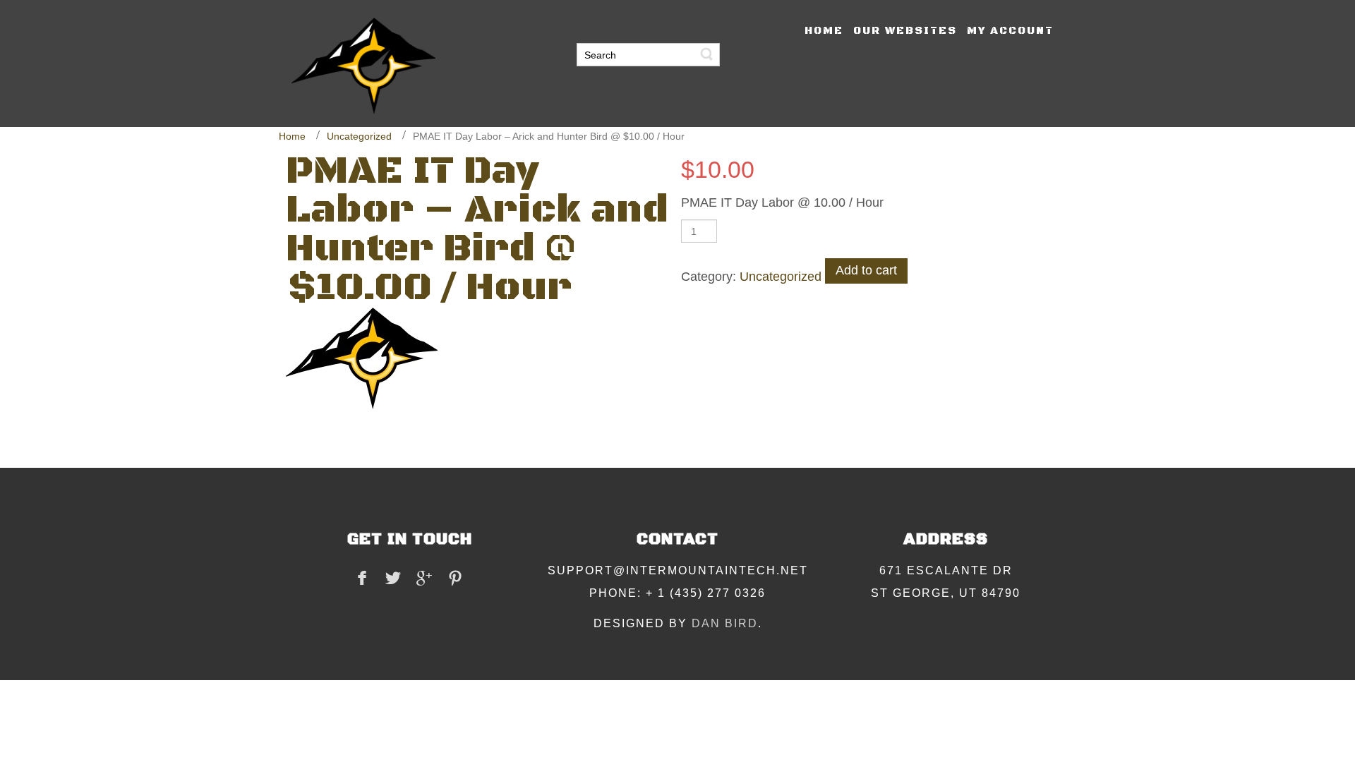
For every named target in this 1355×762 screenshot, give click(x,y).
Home (292, 136)
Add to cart (866, 270)
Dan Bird (725, 623)
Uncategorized (359, 136)
